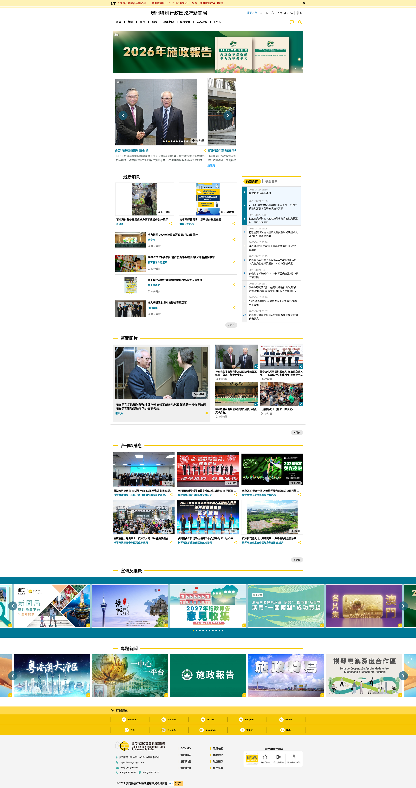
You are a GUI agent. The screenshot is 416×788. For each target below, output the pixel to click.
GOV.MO (186, 748)
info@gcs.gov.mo (129, 767)
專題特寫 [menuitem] (185, 21)
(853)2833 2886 (127, 772)
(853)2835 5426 (151, 772)
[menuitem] (130, 22)
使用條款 (218, 768)
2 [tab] (196, 630)
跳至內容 (252, 12)
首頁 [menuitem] (118, 21)
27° (290, 13)
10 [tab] (222, 630)
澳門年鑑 (186, 761)
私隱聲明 (218, 761)
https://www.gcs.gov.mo (132, 762)
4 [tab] (203, 630)
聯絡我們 (218, 755)
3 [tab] (200, 630)
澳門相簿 (186, 768)
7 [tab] (212, 630)
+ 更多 (231, 325)
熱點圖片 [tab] (271, 181)
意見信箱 (218, 748)
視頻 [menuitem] (154, 21)
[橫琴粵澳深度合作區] (364, 675)
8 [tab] (216, 630)
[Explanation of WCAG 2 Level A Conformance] (176, 783)
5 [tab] (206, 630)
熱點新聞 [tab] (252, 181)
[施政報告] (208, 675)
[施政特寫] (286, 675)
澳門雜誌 (186, 755)
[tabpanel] (208, 606)
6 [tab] (209, 630)
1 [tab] (193, 630)
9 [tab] (219, 630)
